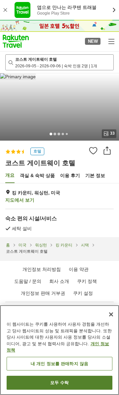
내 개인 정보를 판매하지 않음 (59, 363)
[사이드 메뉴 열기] (111, 41)
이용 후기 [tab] (70, 175)
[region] (59, 350)
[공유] (107, 150)
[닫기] (111, 314)
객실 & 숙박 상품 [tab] (37, 175)
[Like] (93, 150)
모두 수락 (59, 382)
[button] (16, 41)
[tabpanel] (59, 210)
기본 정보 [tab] (95, 175)
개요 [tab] (10, 175)
